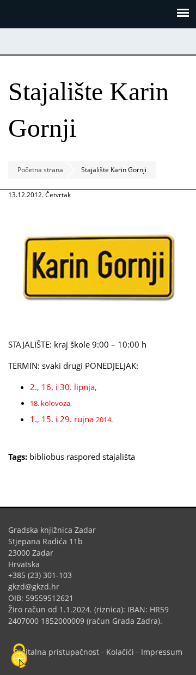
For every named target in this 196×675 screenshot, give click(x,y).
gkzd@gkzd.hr (38, 586)
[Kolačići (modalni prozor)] (19, 656)
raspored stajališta (100, 456)
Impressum (161, 652)
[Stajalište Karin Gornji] (98, 323)
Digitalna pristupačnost (56, 652)
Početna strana (40, 169)
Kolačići (120, 652)
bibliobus (46, 456)
